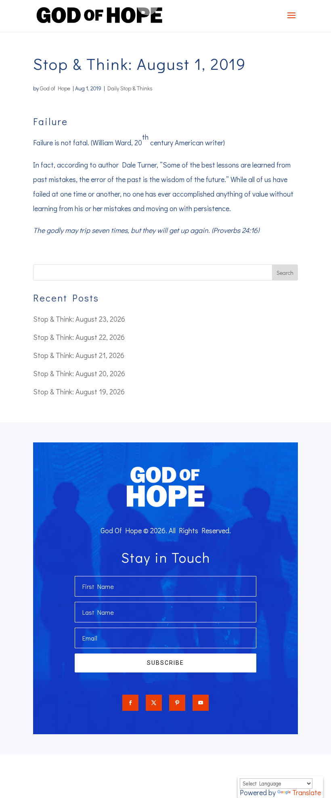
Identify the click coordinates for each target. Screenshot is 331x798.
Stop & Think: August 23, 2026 (79, 319)
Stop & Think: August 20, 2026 (79, 373)
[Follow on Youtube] (201, 703)
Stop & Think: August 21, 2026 (78, 355)
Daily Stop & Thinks (130, 88)
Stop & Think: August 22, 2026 (79, 337)
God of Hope (55, 88)
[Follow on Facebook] (130, 703)
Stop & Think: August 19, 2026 (79, 391)
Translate (306, 792)
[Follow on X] (154, 703)
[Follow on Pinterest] (177, 703)
